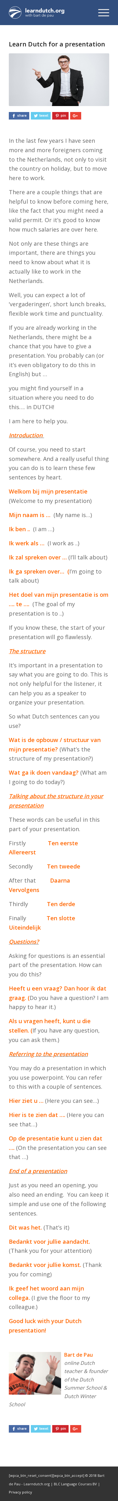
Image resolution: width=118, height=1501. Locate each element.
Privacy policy (20, 1492)
